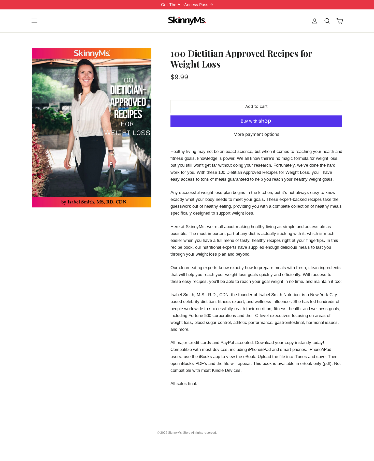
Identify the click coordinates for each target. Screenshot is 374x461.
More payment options (256, 134)
